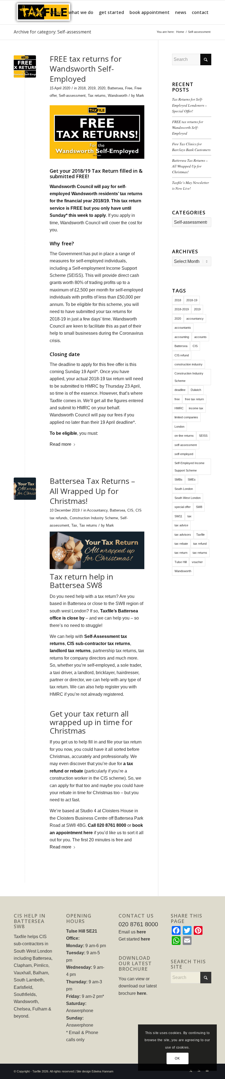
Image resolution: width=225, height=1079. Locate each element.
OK (177, 1058)
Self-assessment (72, 95)
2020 (101, 88)
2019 (91, 88)
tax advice (181, 525)
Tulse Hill (181, 562)
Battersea (115, 88)
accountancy (195, 318)
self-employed (184, 454)
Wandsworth (117, 95)
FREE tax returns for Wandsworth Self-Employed (86, 68)
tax (189, 516)
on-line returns (184, 435)
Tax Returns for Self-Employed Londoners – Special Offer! (189, 104)
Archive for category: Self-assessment (52, 32)
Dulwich (196, 389)
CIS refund (182, 355)
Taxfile (200, 534)
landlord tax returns (70, 650)
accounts (200, 337)
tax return (181, 552)
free (177, 399)
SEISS (203, 435)
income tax (196, 408)
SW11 (178, 516)
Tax (74, 525)
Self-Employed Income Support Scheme (189, 466)
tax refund (200, 543)
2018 (82, 88)
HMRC (179, 408)
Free (128, 88)
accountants (183, 327)
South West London (188, 497)
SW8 (199, 507)
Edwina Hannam (102, 1071)
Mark (140, 95)
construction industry (189, 364)
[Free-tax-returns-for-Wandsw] (25, 66)
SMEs (192, 479)
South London (184, 488)
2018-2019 (182, 309)
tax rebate (181, 543)
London (179, 426)
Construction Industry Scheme (94, 518)
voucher (197, 562)
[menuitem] (38, 12)
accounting (182, 337)
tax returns (200, 552)
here (141, 932)
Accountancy (97, 510)
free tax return (194, 399)
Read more (60, 444)
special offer (183, 507)
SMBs (178, 479)
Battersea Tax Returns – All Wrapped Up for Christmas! (92, 491)
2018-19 (191, 300)
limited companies (186, 417)
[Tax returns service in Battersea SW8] (25, 489)
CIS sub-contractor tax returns (98, 643)
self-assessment (186, 445)
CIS (130, 510)
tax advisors (183, 534)
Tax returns (97, 95)
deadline (180, 389)
